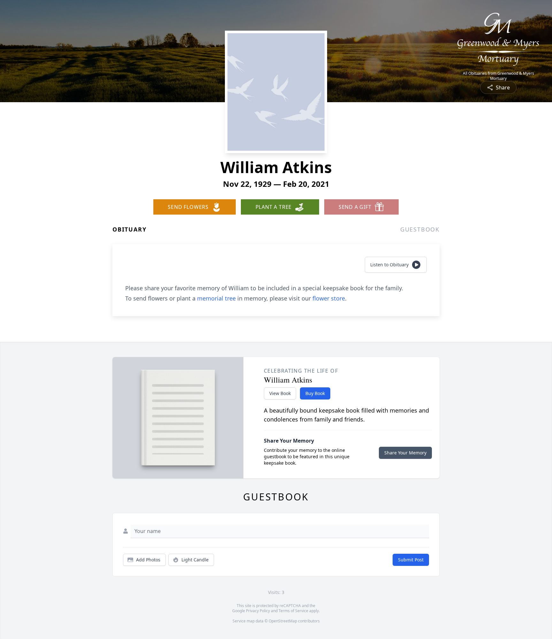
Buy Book (315, 393)
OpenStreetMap (283, 621)
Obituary (129, 229)
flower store (328, 298)
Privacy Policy (258, 610)
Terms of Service (293, 610)
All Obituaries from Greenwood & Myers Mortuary (498, 76)
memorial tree (216, 298)
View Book (280, 393)
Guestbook (420, 229)
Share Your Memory (405, 453)
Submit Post (411, 560)
